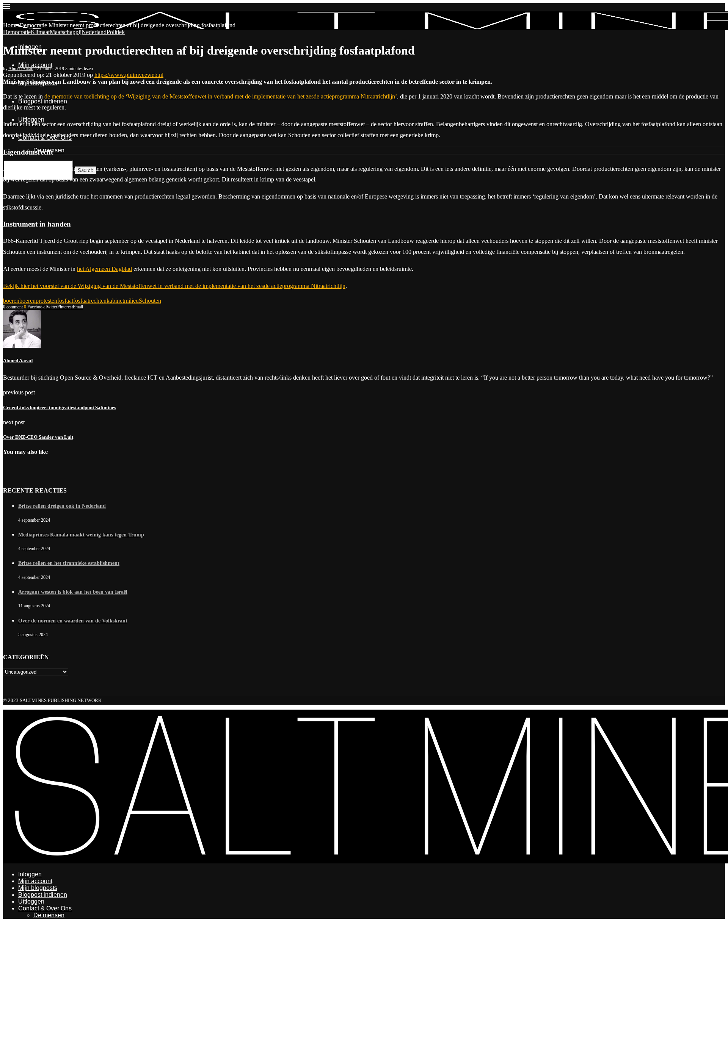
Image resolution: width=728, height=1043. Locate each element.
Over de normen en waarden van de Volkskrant (72, 621)
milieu (131, 300)
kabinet (115, 300)
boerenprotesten (38, 300)
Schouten (150, 300)
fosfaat (65, 300)
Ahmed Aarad (20, 68)
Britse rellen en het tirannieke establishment (68, 563)
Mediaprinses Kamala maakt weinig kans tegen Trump (81, 535)
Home (10, 25)
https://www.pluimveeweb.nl (128, 75)
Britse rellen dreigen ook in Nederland (62, 506)
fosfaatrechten (90, 300)
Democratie (33, 25)
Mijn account (35, 65)
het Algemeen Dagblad (104, 269)
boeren (11, 300)
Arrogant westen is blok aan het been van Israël (72, 592)
